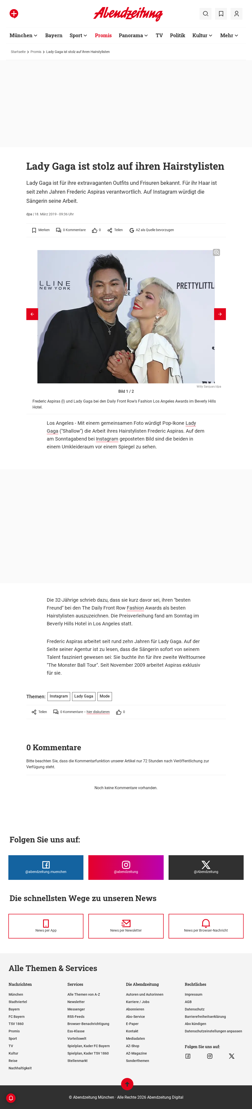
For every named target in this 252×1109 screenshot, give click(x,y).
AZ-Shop (132, 1046)
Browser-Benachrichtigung (88, 1024)
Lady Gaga (83, 696)
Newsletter (76, 1002)
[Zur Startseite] (128, 21)
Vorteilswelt (76, 1039)
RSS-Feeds (75, 1017)
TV (159, 35)
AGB (188, 1002)
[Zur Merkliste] (221, 14)
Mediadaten (135, 1039)
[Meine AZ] (236, 14)
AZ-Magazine (136, 1053)
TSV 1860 (16, 1024)
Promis (103, 35)
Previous (32, 314)
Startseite (18, 52)
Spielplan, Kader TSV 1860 (88, 1053)
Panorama (131, 35)
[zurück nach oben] (127, 1086)
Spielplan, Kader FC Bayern (88, 1046)
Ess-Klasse (76, 1031)
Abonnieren (135, 1009)
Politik (177, 35)
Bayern (54, 35)
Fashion (135, 608)
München (21, 35)
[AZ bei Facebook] (188, 1056)
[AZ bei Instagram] (210, 1056)
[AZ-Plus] (14, 13)
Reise (13, 1061)
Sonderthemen (137, 1061)
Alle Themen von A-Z (83, 994)
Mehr (226, 35)
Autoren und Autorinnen (144, 994)
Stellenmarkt (77, 1061)
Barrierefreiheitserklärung (205, 1017)
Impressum (193, 994)
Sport (76, 35)
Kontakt (132, 1031)
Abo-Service (135, 1017)
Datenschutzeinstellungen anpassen (213, 1031)
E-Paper (132, 1024)
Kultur (199, 35)
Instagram (107, 439)
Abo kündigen (195, 1024)
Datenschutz (195, 1009)
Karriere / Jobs (137, 1002)
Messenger (76, 1009)
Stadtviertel (18, 1002)
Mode (105, 696)
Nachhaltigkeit (20, 1068)
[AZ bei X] (232, 1056)
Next (220, 314)
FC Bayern (17, 1017)
